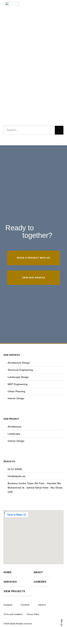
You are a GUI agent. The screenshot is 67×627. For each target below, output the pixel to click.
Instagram (8, 605)
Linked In (42, 605)
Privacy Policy (33, 614)
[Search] (59, 130)
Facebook (25, 605)
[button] (58, 9)
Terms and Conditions (13, 614)
